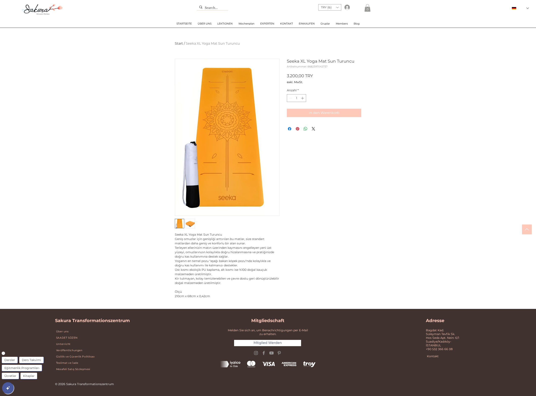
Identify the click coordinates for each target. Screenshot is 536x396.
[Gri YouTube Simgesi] (271, 353)
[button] (329, 7)
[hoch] (527, 229)
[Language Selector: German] (520, 8)
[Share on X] (313, 128)
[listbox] (329, 7)
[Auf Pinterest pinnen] (297, 128)
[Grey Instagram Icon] (256, 353)
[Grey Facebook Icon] (263, 353)
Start (179, 43)
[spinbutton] (296, 98)
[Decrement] (290, 98)
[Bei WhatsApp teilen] (305, 128)
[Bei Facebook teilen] (289, 128)
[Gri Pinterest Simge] (279, 353)
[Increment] (302, 98)
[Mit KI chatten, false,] (8, 388)
